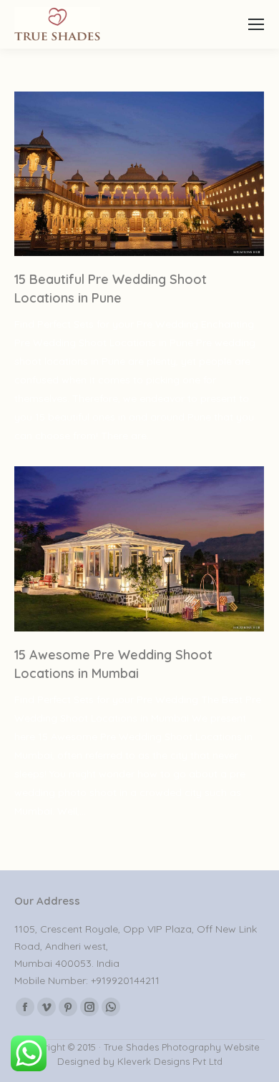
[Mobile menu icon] (256, 24)
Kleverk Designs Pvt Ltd (168, 1061)
